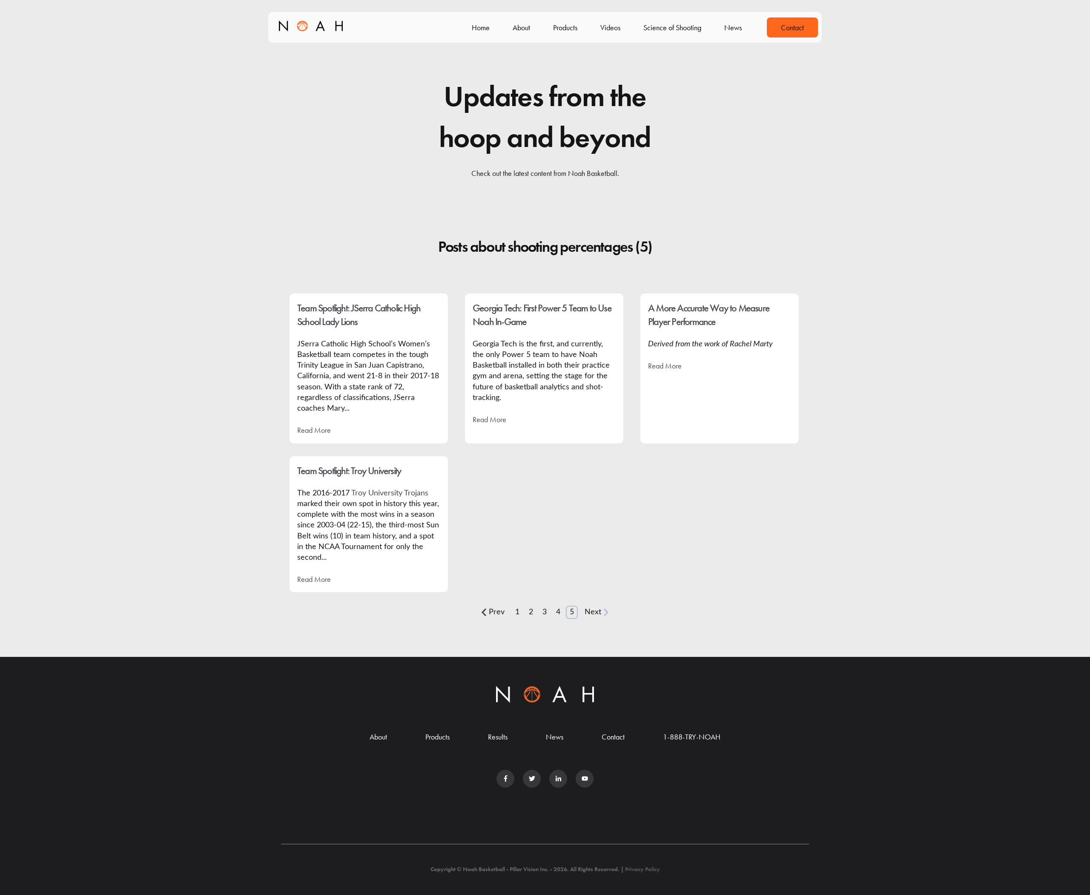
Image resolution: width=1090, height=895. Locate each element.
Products (565, 27)
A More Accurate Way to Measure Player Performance (708, 314)
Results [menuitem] (498, 737)
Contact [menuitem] (613, 737)
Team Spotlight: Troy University (349, 470)
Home (481, 27)
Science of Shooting (672, 27)
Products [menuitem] (437, 737)
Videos (610, 27)
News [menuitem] (554, 737)
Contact (792, 27)
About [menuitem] (378, 737)
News (733, 27)
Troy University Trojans (389, 493)
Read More (314, 430)
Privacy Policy (642, 869)
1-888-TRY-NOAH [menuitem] (691, 737)
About (521, 27)
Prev (497, 612)
